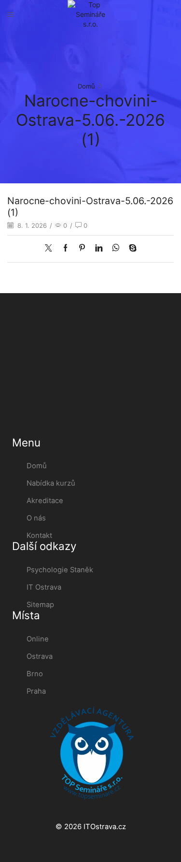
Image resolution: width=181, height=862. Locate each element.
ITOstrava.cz (105, 826)
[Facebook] (65, 248)
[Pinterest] (82, 248)
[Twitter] (51, 248)
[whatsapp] (115, 248)
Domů (86, 86)
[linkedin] (98, 248)
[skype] (130, 248)
